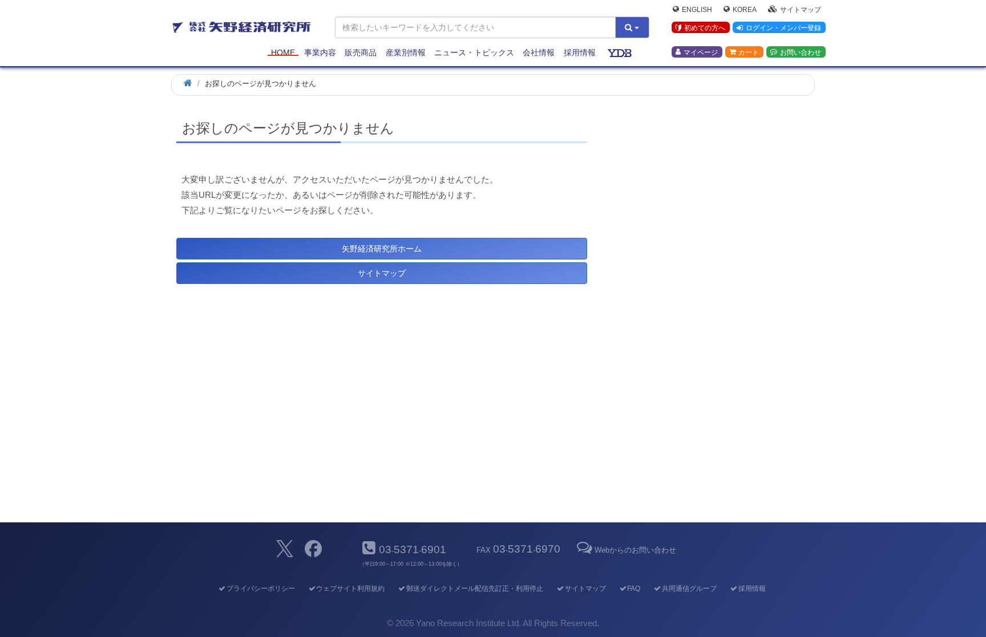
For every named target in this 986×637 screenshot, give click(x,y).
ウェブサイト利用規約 (350, 589)
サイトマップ (800, 9)
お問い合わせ (800, 52)
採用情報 (580, 52)
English (697, 9)
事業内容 (320, 52)
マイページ (701, 52)
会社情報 (539, 52)
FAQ (633, 589)
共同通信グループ (689, 589)
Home (283, 52)
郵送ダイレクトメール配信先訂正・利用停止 (474, 589)
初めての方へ (704, 28)
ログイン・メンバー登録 (783, 28)
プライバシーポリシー (260, 589)
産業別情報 (406, 52)
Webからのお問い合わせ (635, 550)
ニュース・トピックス (474, 52)
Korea (745, 9)
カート (748, 52)
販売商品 (361, 52)
